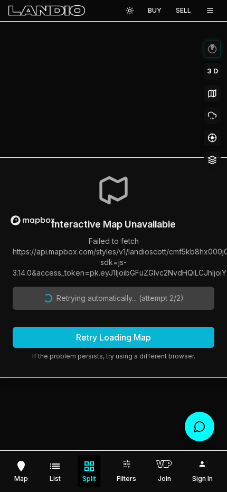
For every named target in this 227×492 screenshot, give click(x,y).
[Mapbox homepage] (33, 220)
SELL (183, 10)
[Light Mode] (129, 10)
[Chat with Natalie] (199, 426)
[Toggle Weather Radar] (212, 115)
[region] (113, 129)
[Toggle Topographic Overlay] (212, 93)
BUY (155, 10)
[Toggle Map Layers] (212, 160)
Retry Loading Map (113, 337)
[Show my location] (212, 137)
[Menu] (210, 10)
